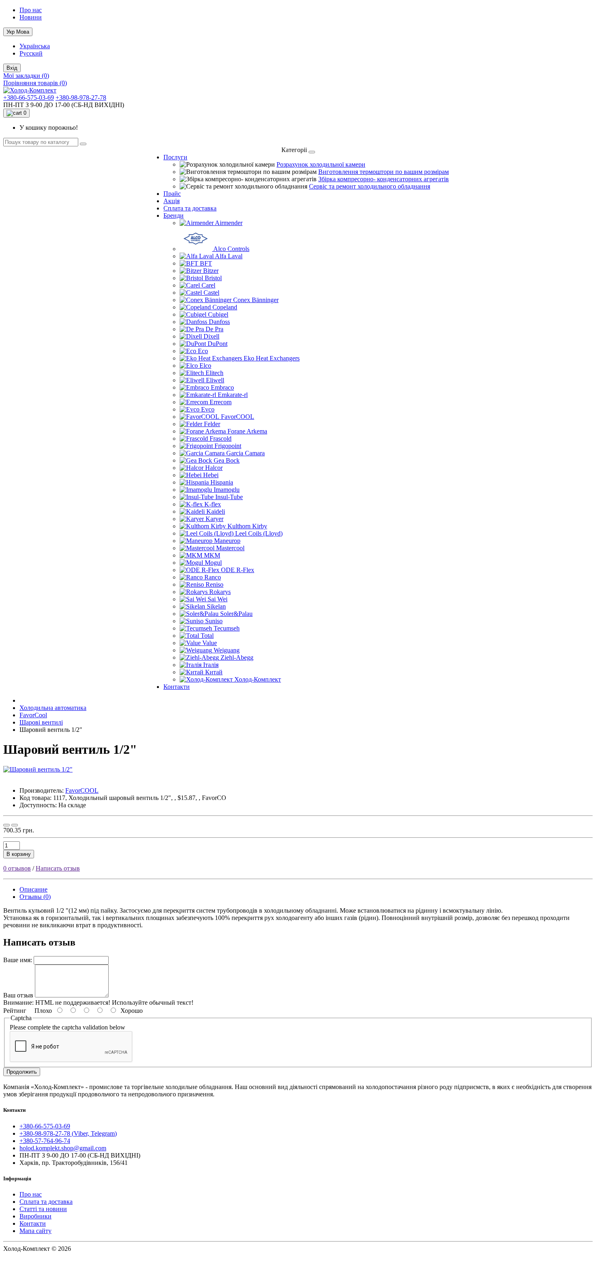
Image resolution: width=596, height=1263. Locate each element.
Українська (34, 46)
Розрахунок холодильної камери (321, 164)
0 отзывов (17, 868)
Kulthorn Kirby (247, 526)
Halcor (214, 467)
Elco (205, 365)
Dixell (211, 336)
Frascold (221, 438)
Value (209, 642)
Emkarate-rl (233, 394)
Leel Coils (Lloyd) (259, 533)
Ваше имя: (17, 959)
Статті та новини (43, 1208)
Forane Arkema (247, 431)
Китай (214, 672)
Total (207, 635)
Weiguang (227, 650)
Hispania (221, 482)
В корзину (18, 854)
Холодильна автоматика (52, 707)
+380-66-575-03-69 (28, 97)
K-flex (212, 504)
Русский (31, 53)
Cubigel (218, 314)
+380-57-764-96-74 (44, 1140)
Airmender (228, 222)
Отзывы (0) (35, 896)
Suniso (214, 621)
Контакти (176, 686)
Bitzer (211, 270)
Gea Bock (227, 460)
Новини (30, 17)
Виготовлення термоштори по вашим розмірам (383, 171)
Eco (203, 350)
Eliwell (215, 380)
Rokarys (220, 591)
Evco (207, 409)
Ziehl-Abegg (237, 657)
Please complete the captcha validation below (67, 1027)
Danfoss (219, 321)
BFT (206, 263)
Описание (33, 889)
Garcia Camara (245, 453)
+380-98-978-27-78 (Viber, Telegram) (68, 1133)
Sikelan (216, 606)
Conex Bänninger (256, 299)
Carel (208, 285)
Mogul (213, 562)
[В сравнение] (14, 825)
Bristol (213, 277)
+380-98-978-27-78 (81, 97)
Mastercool (230, 548)
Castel (211, 292)
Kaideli (215, 511)
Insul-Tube (229, 496)
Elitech (214, 372)
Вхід (11, 68)
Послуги (175, 157)
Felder (212, 423)
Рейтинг (14, 1010)
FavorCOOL (237, 416)
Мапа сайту (35, 1230)
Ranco (212, 577)
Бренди (173, 215)
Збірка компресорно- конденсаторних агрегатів (383, 179)
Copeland (224, 307)
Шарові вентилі (41, 722)
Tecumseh (227, 628)
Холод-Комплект (257, 679)
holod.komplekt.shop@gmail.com (62, 1148)
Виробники (35, 1216)
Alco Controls (231, 248)
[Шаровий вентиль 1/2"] (38, 769)
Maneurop (227, 540)
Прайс (172, 193)
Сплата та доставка (190, 208)
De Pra (214, 329)
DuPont (217, 343)
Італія (211, 664)
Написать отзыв (58, 868)
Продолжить (21, 1072)
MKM (212, 555)
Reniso (214, 584)
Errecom (221, 402)
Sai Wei (217, 599)
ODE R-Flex (237, 569)
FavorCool (33, 715)
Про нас (30, 9)
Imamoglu (227, 489)
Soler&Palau (236, 613)
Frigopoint (227, 445)
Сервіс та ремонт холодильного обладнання (369, 186)
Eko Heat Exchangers (272, 358)
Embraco (222, 387)
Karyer (214, 518)
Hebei (211, 475)
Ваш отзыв (18, 995)
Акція (171, 200)
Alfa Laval (228, 256)
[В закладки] (6, 825)
